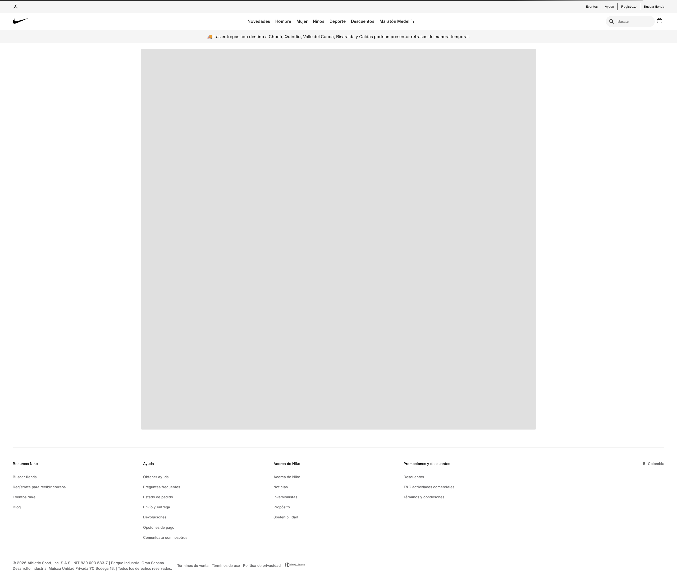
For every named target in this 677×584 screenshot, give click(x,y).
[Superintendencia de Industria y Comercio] (294, 565)
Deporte (338, 21)
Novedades (259, 21)
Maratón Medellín (396, 21)
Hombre (283, 21)
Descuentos (362, 21)
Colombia (656, 463)
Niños (318, 21)
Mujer (302, 21)
